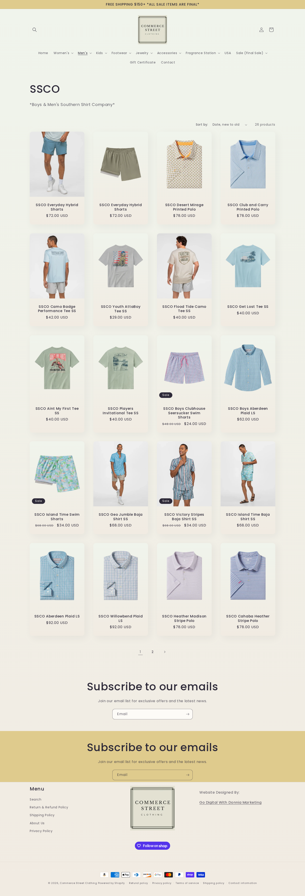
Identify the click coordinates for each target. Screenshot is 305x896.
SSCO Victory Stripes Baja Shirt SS (184, 516)
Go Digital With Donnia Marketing (230, 802)
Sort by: (202, 124)
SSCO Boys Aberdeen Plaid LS (248, 410)
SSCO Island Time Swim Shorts (57, 516)
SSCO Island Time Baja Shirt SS (248, 516)
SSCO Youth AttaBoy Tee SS (121, 309)
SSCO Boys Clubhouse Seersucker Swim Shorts (184, 412)
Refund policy (138, 883)
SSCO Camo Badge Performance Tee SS (57, 308)
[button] (35, 30)
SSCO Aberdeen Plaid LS (57, 616)
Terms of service (187, 883)
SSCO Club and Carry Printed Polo (248, 207)
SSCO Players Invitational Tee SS (121, 410)
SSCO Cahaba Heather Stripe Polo (248, 618)
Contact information (242, 883)
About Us (37, 823)
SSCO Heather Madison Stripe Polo (184, 618)
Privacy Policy (41, 831)
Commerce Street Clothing (79, 883)
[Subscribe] (187, 714)
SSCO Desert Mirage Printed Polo (184, 207)
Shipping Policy (42, 815)
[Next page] (164, 652)
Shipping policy (213, 883)
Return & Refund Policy (49, 807)
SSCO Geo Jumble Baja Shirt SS (121, 516)
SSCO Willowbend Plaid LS (120, 618)
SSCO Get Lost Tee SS (248, 307)
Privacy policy (161, 883)
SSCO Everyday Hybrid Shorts (57, 207)
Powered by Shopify (111, 883)
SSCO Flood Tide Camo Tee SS (184, 308)
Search (36, 799)
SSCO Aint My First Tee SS (57, 410)
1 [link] (140, 651)
